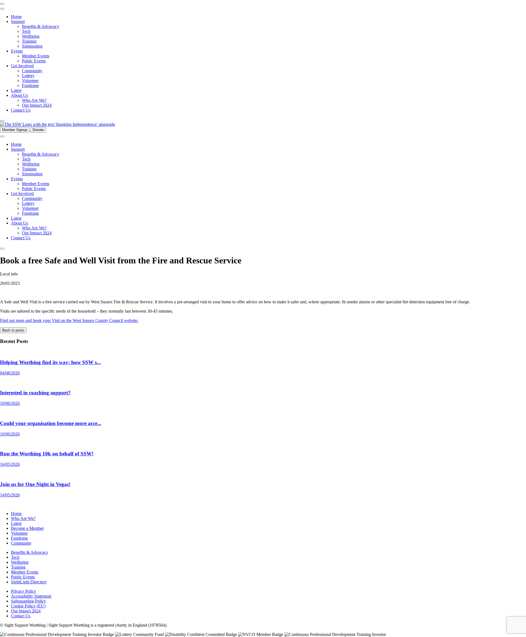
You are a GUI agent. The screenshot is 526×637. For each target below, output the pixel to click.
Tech (26, 31)
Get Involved (22, 65)
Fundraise (30, 85)
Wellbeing (30, 36)
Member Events (35, 56)
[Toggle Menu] (2, 9)
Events (17, 51)
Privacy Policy (23, 591)
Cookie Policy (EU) (28, 606)
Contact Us (20, 110)
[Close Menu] (2, 4)
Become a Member (27, 528)
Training (29, 41)
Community (32, 70)
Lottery (28, 75)
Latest (16, 90)
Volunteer (30, 80)
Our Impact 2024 (37, 105)
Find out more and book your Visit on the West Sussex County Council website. (69, 320)
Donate (38, 130)
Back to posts (13, 330)
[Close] (2, 121)
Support (18, 21)
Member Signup (14, 130)
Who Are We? (34, 100)
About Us (19, 95)
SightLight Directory (29, 582)
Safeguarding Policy (28, 601)
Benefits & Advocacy (40, 26)
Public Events (34, 61)
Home (16, 16)
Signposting (32, 46)
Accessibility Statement (31, 596)
